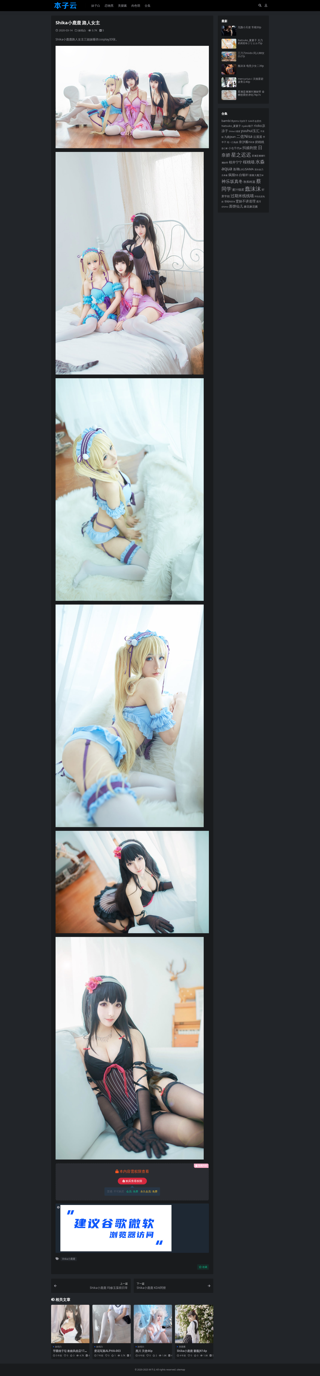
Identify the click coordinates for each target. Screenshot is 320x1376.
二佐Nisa (244, 136)
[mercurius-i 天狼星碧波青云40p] (228, 82)
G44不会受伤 (254, 120)
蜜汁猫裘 (238, 190)
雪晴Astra (229, 201)
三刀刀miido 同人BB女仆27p (251, 54)
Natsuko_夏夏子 (231, 126)
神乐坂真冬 (232, 181)
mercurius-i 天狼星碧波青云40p (250, 80)
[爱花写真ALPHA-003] (111, 1324)
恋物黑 (109, 6)
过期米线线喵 (242, 195)
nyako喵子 (247, 126)
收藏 (204, 1267)
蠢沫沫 (253, 188)
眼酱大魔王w (256, 175)
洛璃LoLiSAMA (243, 169)
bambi (226, 121)
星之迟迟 (241, 154)
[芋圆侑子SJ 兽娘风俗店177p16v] (70, 1324)
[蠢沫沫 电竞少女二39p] (228, 69)
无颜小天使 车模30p (249, 27)
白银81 (244, 175)
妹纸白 (82, 30)
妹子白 (95, 6)
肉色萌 (135, 6)
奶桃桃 (259, 142)
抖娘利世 (249, 147)
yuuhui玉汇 (250, 130)
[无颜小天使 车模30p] (228, 31)
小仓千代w (235, 148)
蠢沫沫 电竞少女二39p (251, 66)
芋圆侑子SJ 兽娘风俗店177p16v (69, 1352)
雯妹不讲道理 (246, 201)
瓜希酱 (224, 175)
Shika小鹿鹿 (68, 1258)
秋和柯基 (249, 182)
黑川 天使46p (144, 1351)
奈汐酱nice (246, 142)
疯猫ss (233, 174)
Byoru (235, 121)
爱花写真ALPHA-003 (107, 1351)
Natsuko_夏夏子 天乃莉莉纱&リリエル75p (250, 41)
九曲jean (230, 137)
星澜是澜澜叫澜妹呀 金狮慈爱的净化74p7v (251, 93)
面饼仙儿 (236, 206)
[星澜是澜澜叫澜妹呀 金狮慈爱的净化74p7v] (228, 95)
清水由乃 (258, 169)
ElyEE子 (243, 121)
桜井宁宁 (235, 162)
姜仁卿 (224, 148)
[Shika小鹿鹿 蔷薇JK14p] (194, 1324)
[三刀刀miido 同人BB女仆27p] (228, 56)
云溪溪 (257, 137)
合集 (148, 6)
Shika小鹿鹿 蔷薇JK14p (192, 1351)
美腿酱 (122, 6)
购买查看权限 (134, 1181)
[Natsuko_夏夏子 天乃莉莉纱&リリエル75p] (228, 44)
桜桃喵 (249, 162)
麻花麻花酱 (251, 206)
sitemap (181, 1369)
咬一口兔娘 (232, 142)
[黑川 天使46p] (153, 1324)
